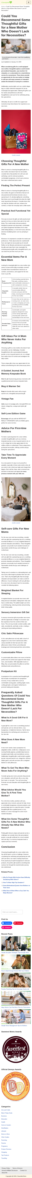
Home (3, 6)
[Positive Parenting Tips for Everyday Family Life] (16, 980)
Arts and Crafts (5, 1110)
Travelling (4, 1158)
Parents (3, 1143)
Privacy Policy (6, 1168)
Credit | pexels (16, 155)
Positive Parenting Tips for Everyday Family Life (15, 989)
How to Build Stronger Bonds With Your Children (15, 971)
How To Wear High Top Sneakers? (13, 882)
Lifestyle (3, 1131)
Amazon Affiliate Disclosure (10, 1170)
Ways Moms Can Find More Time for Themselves (15, 1007)
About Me (4, 1172)
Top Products (5, 1155)
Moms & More (5, 1134)
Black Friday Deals (6, 1113)
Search (27, 912)
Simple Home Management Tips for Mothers (14, 1025)
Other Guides (5, 1137)
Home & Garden (6, 1125)
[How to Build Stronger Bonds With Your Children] (16, 962)
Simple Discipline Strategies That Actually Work (15, 952)
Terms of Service (17, 1168)
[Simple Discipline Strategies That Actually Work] (16, 944)
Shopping (4, 1152)
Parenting (4, 1140)
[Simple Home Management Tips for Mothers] (16, 1017)
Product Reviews (6, 1149)
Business (4, 1116)
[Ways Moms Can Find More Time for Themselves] (16, 998)
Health (3, 1122)
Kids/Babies (4, 1128)
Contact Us (23, 1170)
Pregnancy (4, 1146)
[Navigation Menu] (28, 2)
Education (4, 1119)
